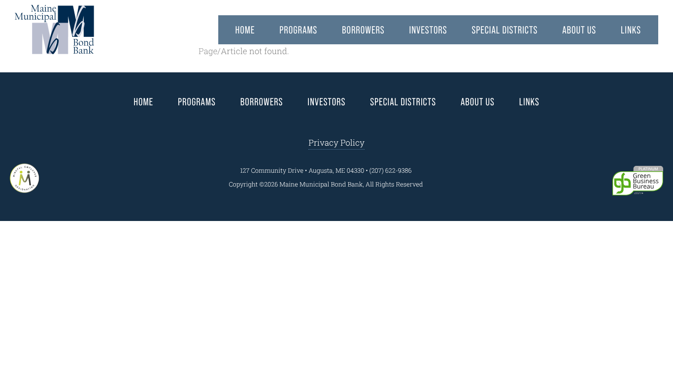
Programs (298, 30)
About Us (579, 30)
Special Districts (504, 30)
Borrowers (363, 30)
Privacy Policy (336, 142)
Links (631, 30)
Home (245, 30)
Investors (428, 30)
